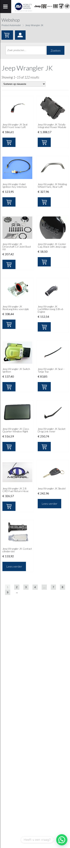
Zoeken (55, 50)
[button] (61, 839)
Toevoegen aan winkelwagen (8, 142)
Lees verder (49, 503)
